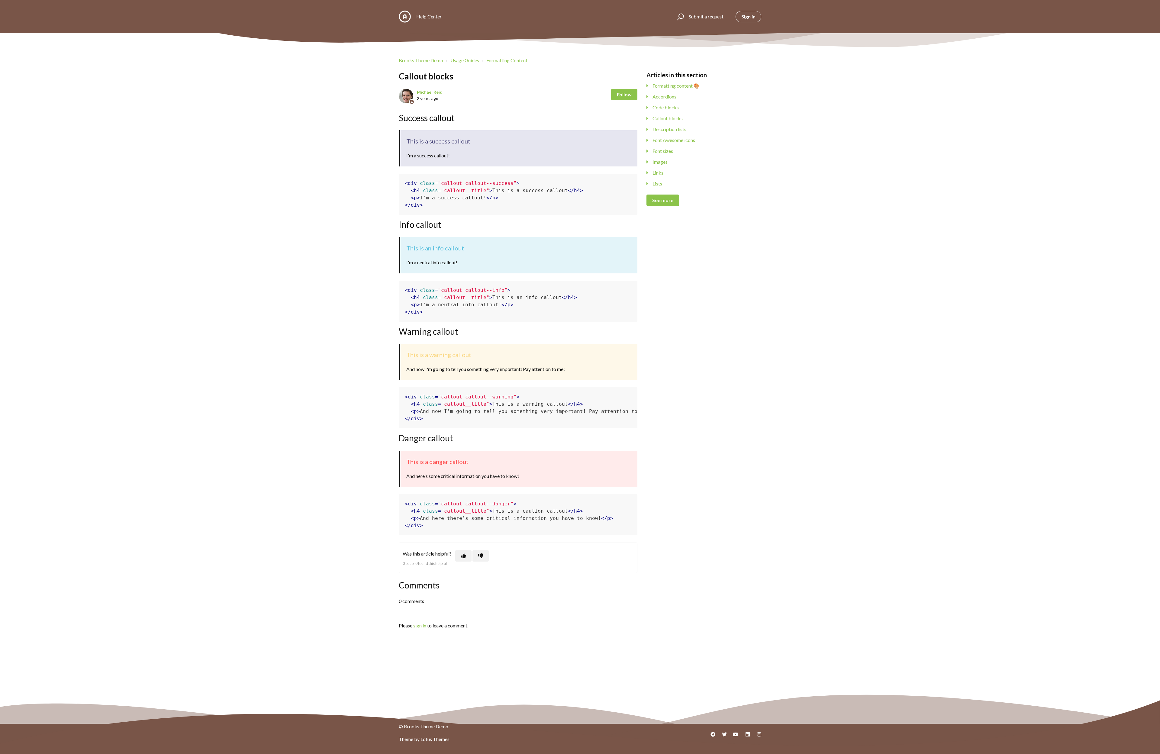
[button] (679, 16)
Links (657, 173)
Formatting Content (506, 60)
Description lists (669, 129)
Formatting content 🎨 (676, 86)
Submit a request (706, 16)
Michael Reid (430, 92)
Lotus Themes (435, 739)
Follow (624, 94)
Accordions (664, 96)
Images (660, 162)
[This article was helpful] (463, 556)
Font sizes (662, 151)
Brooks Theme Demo (421, 60)
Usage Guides (464, 60)
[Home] (405, 17)
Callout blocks (667, 118)
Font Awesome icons (673, 140)
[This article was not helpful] (480, 556)
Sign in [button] (748, 16)
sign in (419, 625)
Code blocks (665, 107)
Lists (657, 183)
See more (662, 200)
